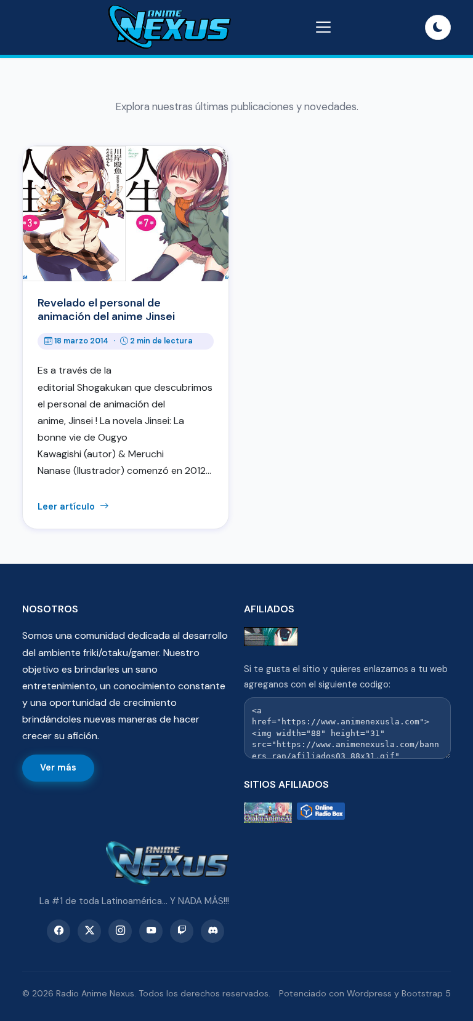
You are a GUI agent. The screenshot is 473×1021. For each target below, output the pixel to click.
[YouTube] (151, 931)
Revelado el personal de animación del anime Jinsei (106, 309)
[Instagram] (120, 931)
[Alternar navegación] (323, 27)
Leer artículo (67, 506)
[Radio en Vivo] (321, 813)
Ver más (58, 767)
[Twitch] (181, 931)
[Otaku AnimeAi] (268, 813)
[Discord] (212, 931)
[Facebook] (58, 931)
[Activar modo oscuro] (438, 28)
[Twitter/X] (89, 931)
